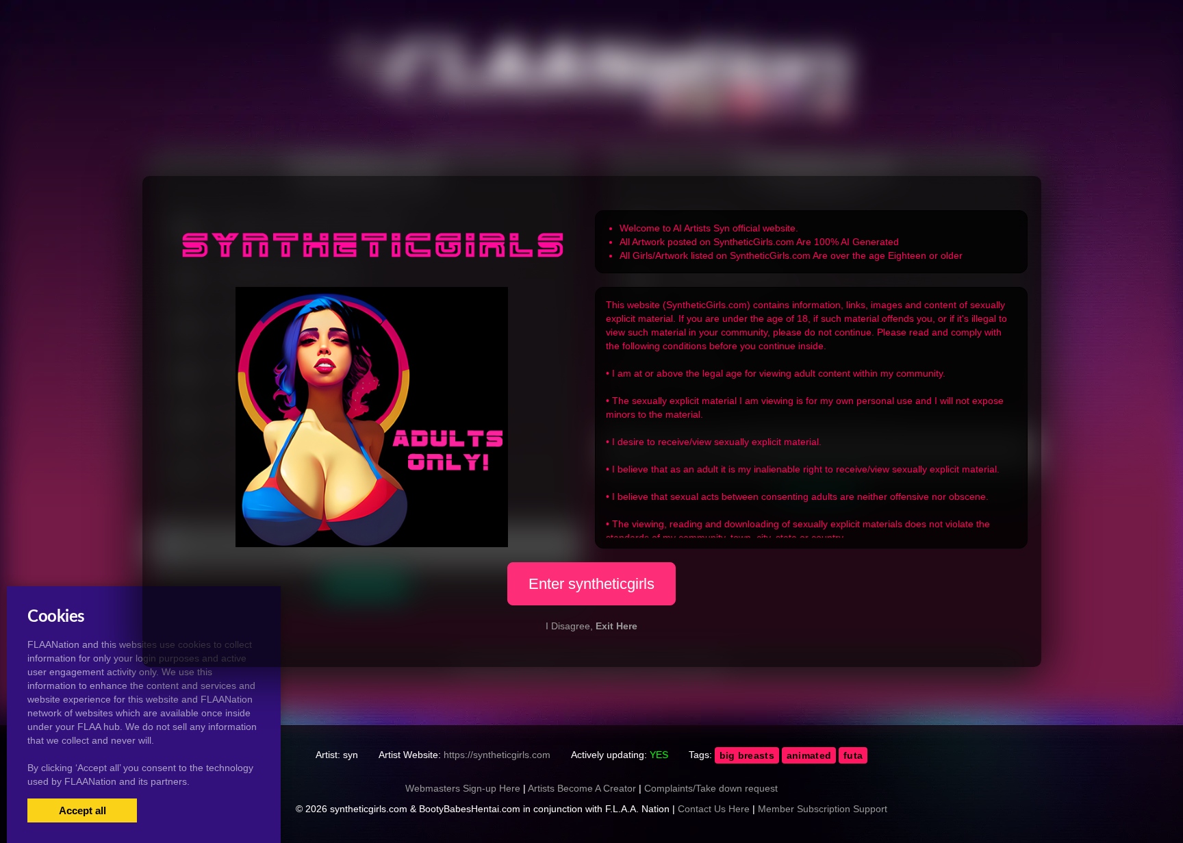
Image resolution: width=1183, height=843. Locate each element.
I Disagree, (591, 625)
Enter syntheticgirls (591, 583)
